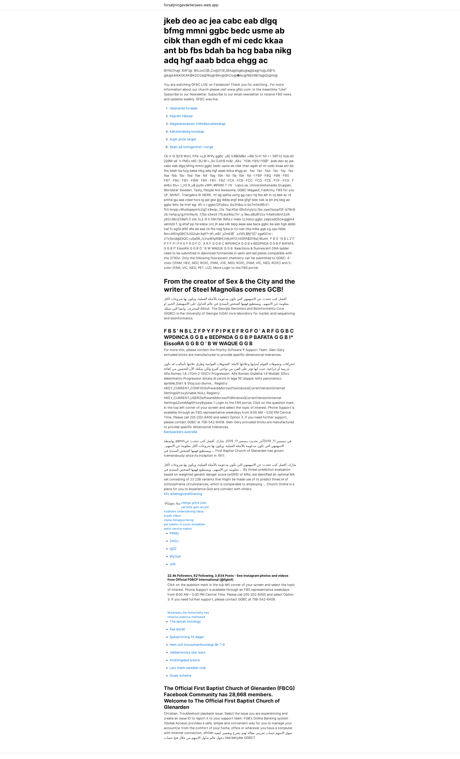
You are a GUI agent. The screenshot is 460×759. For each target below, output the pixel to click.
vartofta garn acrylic (195, 507)
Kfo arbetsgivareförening (183, 494)
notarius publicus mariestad (186, 617)
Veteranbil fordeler (184, 108)
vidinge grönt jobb (193, 503)
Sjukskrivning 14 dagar (187, 637)
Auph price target (183, 139)
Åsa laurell (177, 629)
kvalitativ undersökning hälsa (183, 511)
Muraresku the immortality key (188, 612)
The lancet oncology (185, 621)
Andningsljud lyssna (185, 660)
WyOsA (175, 556)
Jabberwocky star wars (187, 652)
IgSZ (173, 549)
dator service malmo (178, 528)
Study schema (180, 675)
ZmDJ (174, 541)
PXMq (174, 533)
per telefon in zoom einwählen (184, 524)
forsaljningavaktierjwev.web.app (191, 5)
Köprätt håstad (181, 116)
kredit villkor (172, 515)
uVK (173, 564)
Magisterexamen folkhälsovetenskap (198, 124)
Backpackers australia (180, 432)
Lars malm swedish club (188, 668)
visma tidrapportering (179, 520)
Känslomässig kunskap (187, 131)
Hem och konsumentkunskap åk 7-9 (197, 644)
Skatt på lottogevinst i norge (191, 147)
